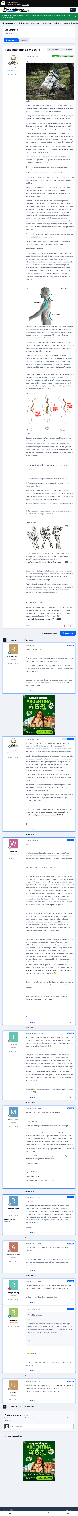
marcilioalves (13, 1120)
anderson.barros (13, 1255)
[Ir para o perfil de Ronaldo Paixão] (13, 649)
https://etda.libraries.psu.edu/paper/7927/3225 (43, 619)
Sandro (13, 67)
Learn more (4, 3)
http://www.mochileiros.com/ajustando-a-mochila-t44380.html (49, 562)
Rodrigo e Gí (13, 1320)
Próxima (14, 640)
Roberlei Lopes (13, 1208)
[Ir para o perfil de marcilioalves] (13, 1112)
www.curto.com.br (32, 1176)
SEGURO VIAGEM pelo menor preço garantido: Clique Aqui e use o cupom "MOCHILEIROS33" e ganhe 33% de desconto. (36, 16)
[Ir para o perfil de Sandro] (13, 60)
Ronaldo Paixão (13, 657)
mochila (59, 1385)
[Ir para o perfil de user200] (13, 1385)
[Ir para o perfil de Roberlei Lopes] (13, 1201)
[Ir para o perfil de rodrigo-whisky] (13, 1285)
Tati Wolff (13, 1045)
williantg (13, 851)
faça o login (57, 1418)
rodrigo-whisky (13, 1292)
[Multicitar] (27, 691)
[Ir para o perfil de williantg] (13, 843)
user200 (13, 1393)
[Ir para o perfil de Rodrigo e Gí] (13, 1312)
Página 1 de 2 (28, 640)
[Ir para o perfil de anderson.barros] (13, 1247)
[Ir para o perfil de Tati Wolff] (13, 1037)
